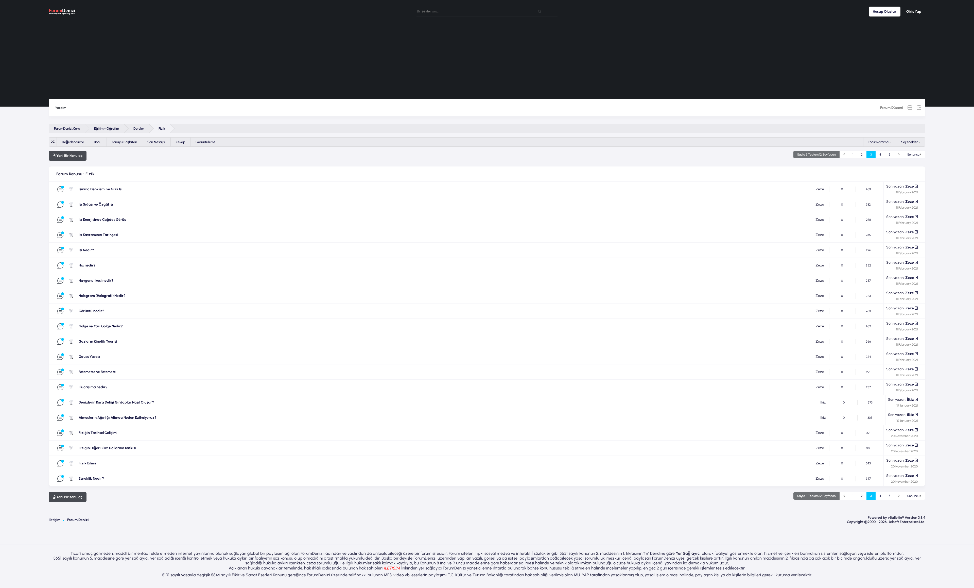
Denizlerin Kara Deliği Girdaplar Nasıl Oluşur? (116, 402)
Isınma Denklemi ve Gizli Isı (101, 189)
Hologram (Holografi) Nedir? (102, 296)
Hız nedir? (87, 265)
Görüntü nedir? (91, 311)
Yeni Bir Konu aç (69, 156)
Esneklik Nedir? (91, 478)
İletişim (54, 520)
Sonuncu (913, 154)
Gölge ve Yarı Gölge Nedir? (101, 326)
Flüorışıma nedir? (93, 387)
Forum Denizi (78, 520)
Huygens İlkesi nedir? (96, 280)
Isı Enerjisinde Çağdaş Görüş (102, 219)
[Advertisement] (487, 60)
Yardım (60, 108)
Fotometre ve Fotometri (97, 372)
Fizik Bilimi (87, 463)
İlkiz (823, 402)
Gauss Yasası (89, 357)
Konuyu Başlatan (124, 142)
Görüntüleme (205, 142)
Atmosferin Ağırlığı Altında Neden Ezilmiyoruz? (117, 417)
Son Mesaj (155, 142)
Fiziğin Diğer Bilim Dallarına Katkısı (107, 448)
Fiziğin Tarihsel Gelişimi (98, 433)
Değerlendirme (73, 142)
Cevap (180, 142)
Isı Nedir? (86, 250)
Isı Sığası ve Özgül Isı (96, 204)
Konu (97, 142)
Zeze (819, 189)
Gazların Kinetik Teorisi (98, 341)
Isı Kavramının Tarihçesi (98, 235)
